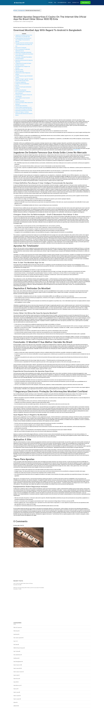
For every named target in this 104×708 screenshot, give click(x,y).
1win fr (14, 641)
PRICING (50, 2)
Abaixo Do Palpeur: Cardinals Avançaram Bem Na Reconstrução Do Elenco (23, 114)
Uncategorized (21, 10)
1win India (15, 644)
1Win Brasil (15, 630)
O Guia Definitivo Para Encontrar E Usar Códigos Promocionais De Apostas (23, 40)
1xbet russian (16, 695)
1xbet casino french (18, 671)
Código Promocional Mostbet (22, 83)
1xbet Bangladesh (17, 661)
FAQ (55, 2)
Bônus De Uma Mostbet (20, 90)
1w (14, 624)
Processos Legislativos (20, 82)
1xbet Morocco (16, 685)
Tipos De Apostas (19, 71)
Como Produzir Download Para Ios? (23, 107)
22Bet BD (15, 705)
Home (16, 10)
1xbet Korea (16, 678)
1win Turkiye (16, 651)
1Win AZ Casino (16, 627)
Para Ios (17, 85)
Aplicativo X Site (19, 69)
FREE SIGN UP (85, 2)
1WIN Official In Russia (18, 647)
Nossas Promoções (19, 101)
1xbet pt (15, 688)
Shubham (17, 21)
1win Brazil (15, 634)
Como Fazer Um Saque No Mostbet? (23, 108)
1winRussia (15, 658)
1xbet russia (16, 692)
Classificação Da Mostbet (21, 105)
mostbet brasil (76, 149)
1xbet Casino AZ (17, 664)
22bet (14, 702)
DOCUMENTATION (62, 2)
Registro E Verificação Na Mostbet (23, 86)
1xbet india (15, 675)
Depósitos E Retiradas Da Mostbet (23, 52)
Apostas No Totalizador (20, 47)
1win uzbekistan (17, 654)
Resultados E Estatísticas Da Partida (23, 110)
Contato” (17, 88)
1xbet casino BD (17, 668)
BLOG (69, 2)
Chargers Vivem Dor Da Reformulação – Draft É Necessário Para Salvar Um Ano (24, 44)
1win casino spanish (17, 637)
